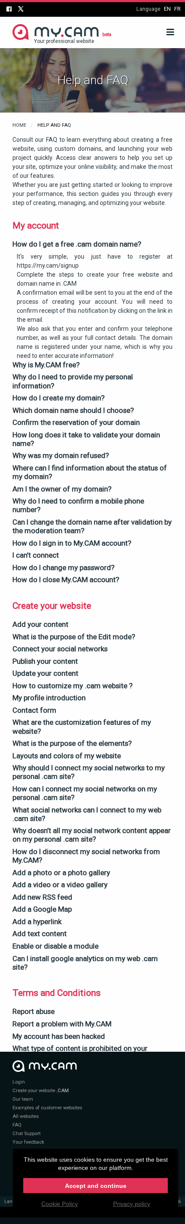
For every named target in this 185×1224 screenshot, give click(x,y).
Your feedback (28, 1142)
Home (19, 125)
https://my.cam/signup (48, 265)
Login (18, 1082)
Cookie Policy (59, 1203)
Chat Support (26, 1133)
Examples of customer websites (47, 1108)
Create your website (40, 1090)
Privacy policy (131, 1203)
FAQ (17, 1125)
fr (177, 9)
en (167, 9)
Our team (22, 1099)
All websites (25, 1116)
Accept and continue (95, 1185)
